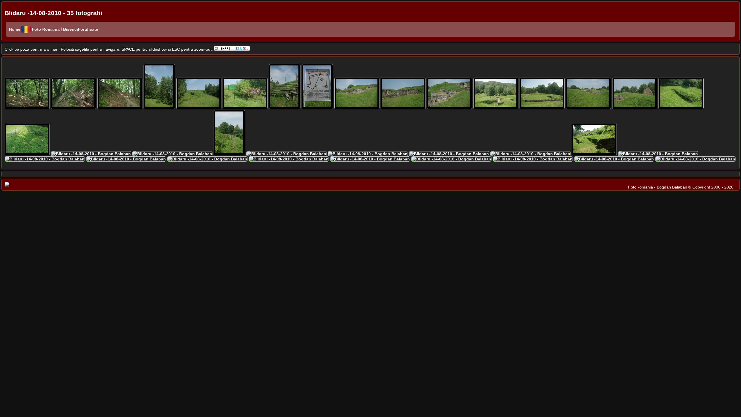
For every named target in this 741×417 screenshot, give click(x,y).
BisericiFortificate (80, 29)
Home (14, 29)
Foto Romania (46, 29)
